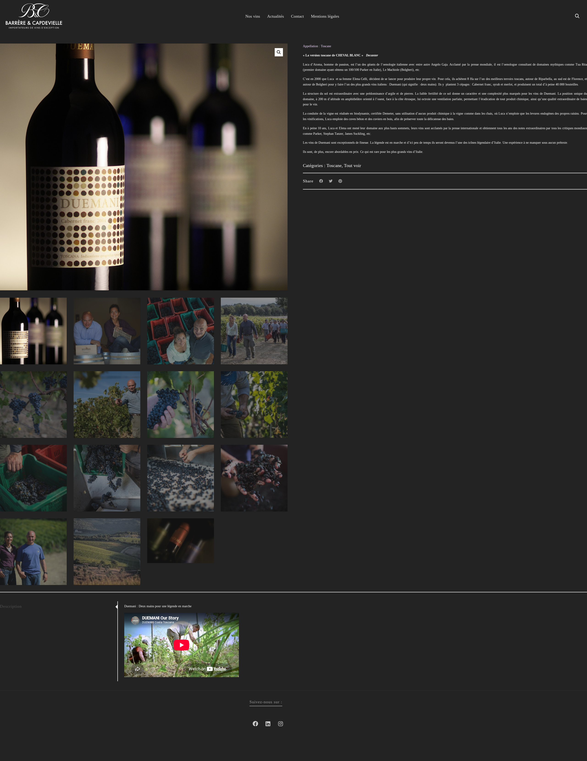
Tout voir (352, 165)
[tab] (58, 606)
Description (11, 606)
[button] (279, 52)
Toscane (334, 165)
